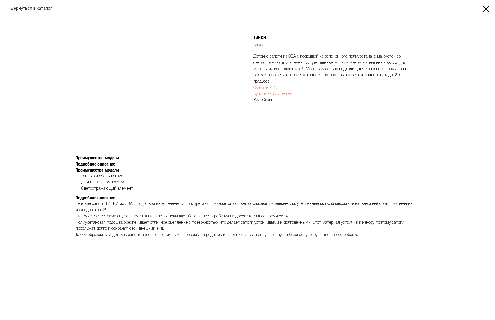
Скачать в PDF (266, 88)
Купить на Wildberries (272, 94)
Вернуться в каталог (31, 9)
